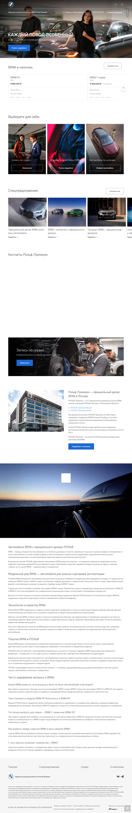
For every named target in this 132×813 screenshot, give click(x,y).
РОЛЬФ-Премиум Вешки (81, 407)
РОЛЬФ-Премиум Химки (81, 410)
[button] (13, 215)
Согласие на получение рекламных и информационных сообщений (74, 809)
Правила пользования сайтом (63, 806)
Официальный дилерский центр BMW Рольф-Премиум (27, 12)
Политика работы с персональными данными (86, 806)
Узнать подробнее (19, 48)
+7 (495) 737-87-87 (97, 12)
